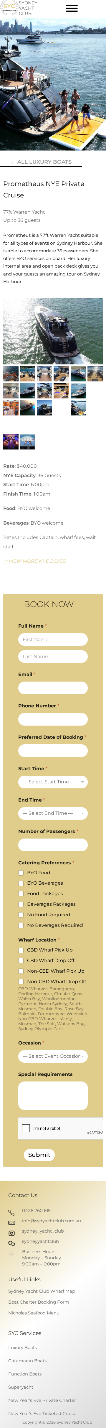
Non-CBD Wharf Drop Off (56, 981)
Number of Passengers (48, 831)
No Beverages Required (55, 925)
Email (27, 674)
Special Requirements (45, 1074)
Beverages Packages (51, 904)
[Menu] (72, 8)
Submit (39, 1154)
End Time (31, 800)
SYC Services (25, 1333)
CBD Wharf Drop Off (50, 960)
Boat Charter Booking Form (38, 1302)
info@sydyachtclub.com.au (51, 1220)
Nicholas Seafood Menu (33, 1313)
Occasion (31, 1043)
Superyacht (20, 1387)
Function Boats (25, 1374)
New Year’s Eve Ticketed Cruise (42, 1413)
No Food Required (48, 914)
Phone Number (38, 706)
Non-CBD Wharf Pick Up (56, 971)
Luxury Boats (22, 1347)
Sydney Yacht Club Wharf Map (41, 1291)
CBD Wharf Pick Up (50, 950)
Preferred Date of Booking (52, 737)
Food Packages (45, 893)
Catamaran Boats (27, 1360)
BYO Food (38, 873)
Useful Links (24, 1279)
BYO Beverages (45, 883)
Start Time (32, 768)
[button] (53, 331)
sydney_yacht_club (43, 1231)
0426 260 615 (36, 1210)
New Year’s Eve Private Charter (42, 1400)
